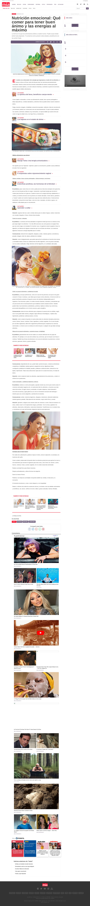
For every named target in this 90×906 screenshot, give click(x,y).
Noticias (18, 893)
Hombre (37, 893)
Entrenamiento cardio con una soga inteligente (24, 866)
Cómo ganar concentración (20, 871)
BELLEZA (19, 4)
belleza (13, 8)
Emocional (25, 521)
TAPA (55, 4)
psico (30, 8)
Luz (66, 893)
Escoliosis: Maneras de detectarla (22, 868)
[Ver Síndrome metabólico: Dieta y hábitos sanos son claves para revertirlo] (42, 499)
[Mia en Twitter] (41, 889)
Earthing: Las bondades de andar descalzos (24, 864)
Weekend (43, 893)
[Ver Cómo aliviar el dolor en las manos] (19, 499)
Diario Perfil (12, 893)
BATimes (81, 893)
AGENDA (14, 4)
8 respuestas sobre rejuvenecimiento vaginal (34, 173)
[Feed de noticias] (48, 889)
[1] (75, 20)
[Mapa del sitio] (52, 889)
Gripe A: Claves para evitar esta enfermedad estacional (30, 507)
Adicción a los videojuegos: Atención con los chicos (52, 507)
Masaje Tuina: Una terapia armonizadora (32, 161)
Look (62, 893)
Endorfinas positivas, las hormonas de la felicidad (36, 184)
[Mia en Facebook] (38, 889)
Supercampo (56, 893)
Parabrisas (49, 893)
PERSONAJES (50, 4)
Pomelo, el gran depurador (20, 873)
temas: (14, 521)
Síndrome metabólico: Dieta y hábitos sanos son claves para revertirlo (41, 507)
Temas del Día (6, 8)
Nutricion (19, 521)
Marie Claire (25, 893)
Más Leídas (69, 18)
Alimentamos (32, 521)
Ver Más (75, 25)
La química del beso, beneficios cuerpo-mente (34, 94)
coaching (25, 8)
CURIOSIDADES (31, 4)
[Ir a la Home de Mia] (45, 884)
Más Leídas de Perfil (71, 34)
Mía (70, 893)
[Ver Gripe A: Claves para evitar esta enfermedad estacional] (30, 499)
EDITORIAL (38, 4)
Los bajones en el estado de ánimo (30, 119)
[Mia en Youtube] (45, 889)
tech (34, 8)
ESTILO (43, 4)
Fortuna (31, 893)
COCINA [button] (24, 4)
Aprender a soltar (23, 208)
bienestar (18, 8)
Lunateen (75, 893)
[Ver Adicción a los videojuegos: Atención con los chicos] (53, 499)
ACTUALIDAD (60, 4)
